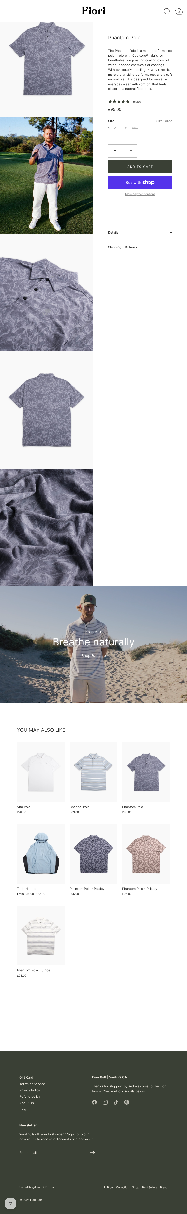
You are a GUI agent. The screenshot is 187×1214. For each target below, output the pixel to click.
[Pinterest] (126, 1102)
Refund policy (29, 1096)
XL (127, 128)
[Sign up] (92, 1152)
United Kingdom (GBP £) (34, 1187)
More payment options (140, 194)
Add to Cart (140, 167)
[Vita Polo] (41, 772)
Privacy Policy (29, 1090)
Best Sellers (149, 1187)
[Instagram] (105, 1102)
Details (113, 232)
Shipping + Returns (122, 247)
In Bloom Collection (116, 1187)
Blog (22, 1109)
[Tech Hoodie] (41, 854)
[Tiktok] (115, 1102)
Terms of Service (32, 1084)
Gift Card (26, 1077)
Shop (135, 1187)
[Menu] (8, 11)
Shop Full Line (93, 655)
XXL (135, 128)
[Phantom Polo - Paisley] (93, 854)
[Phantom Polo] (146, 772)
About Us (26, 1103)
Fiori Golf (36, 1200)
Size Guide (164, 121)
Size (140, 121)
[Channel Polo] (93, 772)
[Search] (167, 11)
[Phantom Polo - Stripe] (41, 936)
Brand (164, 1187)
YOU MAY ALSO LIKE (41, 730)
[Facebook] (94, 1102)
